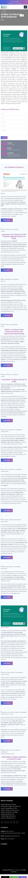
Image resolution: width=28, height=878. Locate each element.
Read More (7, 220)
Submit (4, 137)
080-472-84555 (15, 1)
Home (2, 20)
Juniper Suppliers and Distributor (12, 775)
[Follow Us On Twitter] (5, 822)
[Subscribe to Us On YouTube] (17, 822)
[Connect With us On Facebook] (2, 822)
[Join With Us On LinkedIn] (11, 822)
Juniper (5, 485)
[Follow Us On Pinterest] (14, 822)
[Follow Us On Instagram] (8, 822)
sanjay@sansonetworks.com (15, 3)
